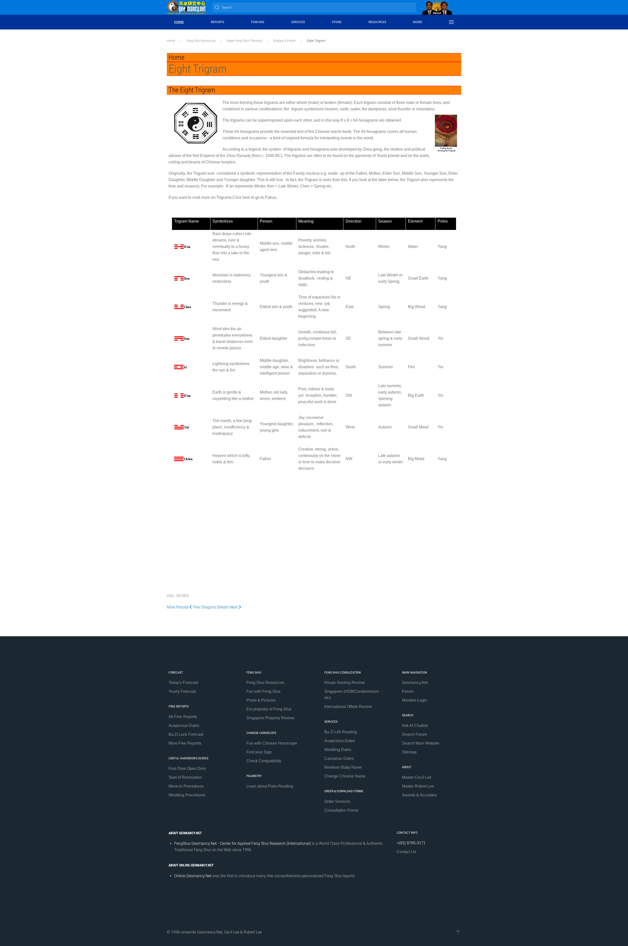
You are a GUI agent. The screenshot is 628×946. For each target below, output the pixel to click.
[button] (451, 22)
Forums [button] (257, 22)
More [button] (417, 22)
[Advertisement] (314, 516)
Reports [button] (217, 22)
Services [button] (298, 22)
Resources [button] (377, 22)
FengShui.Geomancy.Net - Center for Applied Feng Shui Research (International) (242, 843)
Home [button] (179, 22)
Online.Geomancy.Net (192, 876)
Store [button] (336, 22)
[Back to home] (186, 7)
